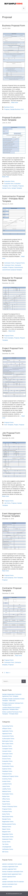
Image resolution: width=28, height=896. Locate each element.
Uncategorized (6, 846)
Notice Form (5, 796)
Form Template (13, 186)
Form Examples (8, 338)
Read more (14, 102)
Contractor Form (9, 265)
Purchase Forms (7, 811)
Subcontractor (18, 267)
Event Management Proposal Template (11, 514)
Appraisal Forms (7, 733)
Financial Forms (7, 774)
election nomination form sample (12, 864)
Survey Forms (6, 841)
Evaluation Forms (9, 181)
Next (8, 672)
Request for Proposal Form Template (12, 279)
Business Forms (9, 107)
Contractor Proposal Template (11, 589)
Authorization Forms (8, 738)
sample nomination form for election (13, 881)
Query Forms (6, 814)
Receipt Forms (6, 819)
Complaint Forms (7, 748)
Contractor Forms (9, 263)
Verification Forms (7, 849)
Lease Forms (6, 786)
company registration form (10, 866)
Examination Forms (8, 766)
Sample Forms (6, 188)
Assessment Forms (8, 736)
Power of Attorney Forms (9, 806)
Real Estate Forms (7, 816)
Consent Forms (6, 751)
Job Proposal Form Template (11, 434)
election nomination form (9, 884)
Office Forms (6, 799)
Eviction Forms (6, 763)
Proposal (6, 109)
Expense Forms (6, 769)
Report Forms (6, 829)
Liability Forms (6, 789)
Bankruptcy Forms (7, 741)
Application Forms (7, 731)
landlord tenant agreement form (11, 874)
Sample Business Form (17, 109)
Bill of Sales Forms (7, 743)
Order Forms (6, 801)
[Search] (24, 681)
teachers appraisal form (9, 869)
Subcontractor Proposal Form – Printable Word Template (13, 198)
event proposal (8, 577)
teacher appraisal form (9, 876)
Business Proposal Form (13, 25)
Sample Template (16, 188)
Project (16, 424)
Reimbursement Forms (9, 824)
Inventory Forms (7, 779)
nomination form (7, 886)
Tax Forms (5, 844)
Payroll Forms (6, 804)
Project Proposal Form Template (12, 349)
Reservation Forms (7, 836)
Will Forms (5, 852)
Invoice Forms (6, 781)
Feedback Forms (7, 771)
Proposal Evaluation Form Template (11, 118)
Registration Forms (7, 821)
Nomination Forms (7, 794)
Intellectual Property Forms (10, 776)
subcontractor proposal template (12, 269)
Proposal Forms (20, 263)
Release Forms (6, 826)
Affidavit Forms (6, 728)
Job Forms (7, 503)
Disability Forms (7, 756)
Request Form (6, 831)
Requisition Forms (7, 834)
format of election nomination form (12, 871)
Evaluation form (9, 183)
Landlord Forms (7, 784)
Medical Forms (6, 791)
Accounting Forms (7, 726)
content (4, 879)
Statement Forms (7, 839)
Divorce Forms (6, 758)
